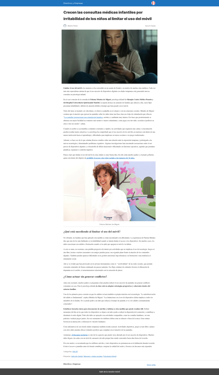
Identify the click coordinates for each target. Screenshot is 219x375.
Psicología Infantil (109, 356)
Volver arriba (151, 365)
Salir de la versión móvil (109, 372)
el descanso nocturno (80, 335)
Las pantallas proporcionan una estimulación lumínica (83, 117)
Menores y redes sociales (93, 356)
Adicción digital (77, 356)
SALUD (75, 351)
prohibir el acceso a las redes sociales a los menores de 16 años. (110, 158)
